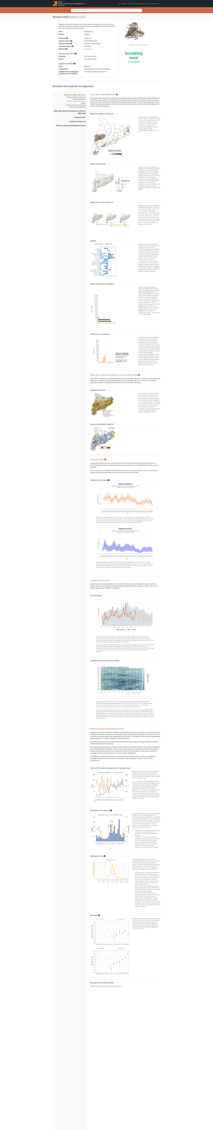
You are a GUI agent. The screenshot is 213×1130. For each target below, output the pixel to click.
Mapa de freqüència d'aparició (76, 97)
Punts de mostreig (134, 4)
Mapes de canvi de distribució (76, 101)
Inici (119, 4)
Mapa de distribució (79, 99)
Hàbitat (83, 103)
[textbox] (106, 10)
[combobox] (106, 10)
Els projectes (146, 4)
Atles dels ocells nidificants (75, 95)
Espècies (124, 4)
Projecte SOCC (80, 117)
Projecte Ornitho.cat (77, 121)
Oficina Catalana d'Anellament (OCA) (71, 125)
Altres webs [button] (155, 4)
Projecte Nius (88, 49)
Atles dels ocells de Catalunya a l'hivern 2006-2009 (70, 112)
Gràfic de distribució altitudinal (76, 105)
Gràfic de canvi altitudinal (78, 107)
